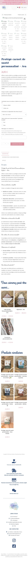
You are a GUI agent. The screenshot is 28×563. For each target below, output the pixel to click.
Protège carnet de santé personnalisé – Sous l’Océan (7, 432)
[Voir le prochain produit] (25, 15)
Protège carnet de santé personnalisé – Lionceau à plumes (20, 376)
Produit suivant (21, 14)
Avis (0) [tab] (4, 160)
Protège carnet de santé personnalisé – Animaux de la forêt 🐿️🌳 (7, 376)
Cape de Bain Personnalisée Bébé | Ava (7, 311)
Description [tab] (5, 153)
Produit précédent (7, 14)
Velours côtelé (6, 105)
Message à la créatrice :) (8, 128)
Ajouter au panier (17, 144)
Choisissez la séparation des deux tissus (14, 111)
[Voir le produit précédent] (2, 15)
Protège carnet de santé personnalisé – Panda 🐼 (7, 404)
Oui (4, 122)
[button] (24, 19)
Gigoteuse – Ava (21, 309)
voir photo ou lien (10, 209)
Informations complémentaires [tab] (10, 157)
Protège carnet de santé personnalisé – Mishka (20, 403)
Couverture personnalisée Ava (7, 338)
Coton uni (5, 108)
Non (4, 125)
